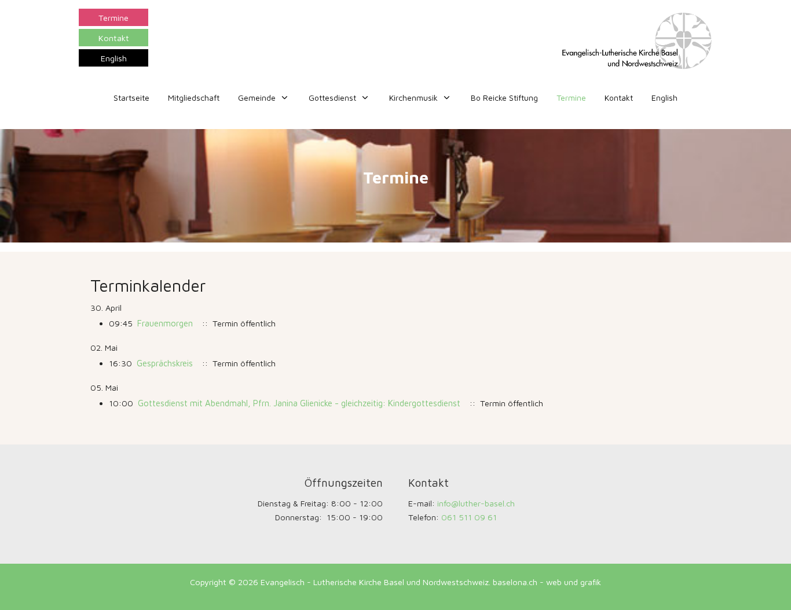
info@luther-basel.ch (476, 503)
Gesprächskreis (165, 363)
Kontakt (113, 38)
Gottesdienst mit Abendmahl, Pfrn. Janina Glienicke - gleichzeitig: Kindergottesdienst (299, 403)
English (114, 58)
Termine (113, 18)
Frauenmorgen (165, 323)
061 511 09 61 (469, 517)
